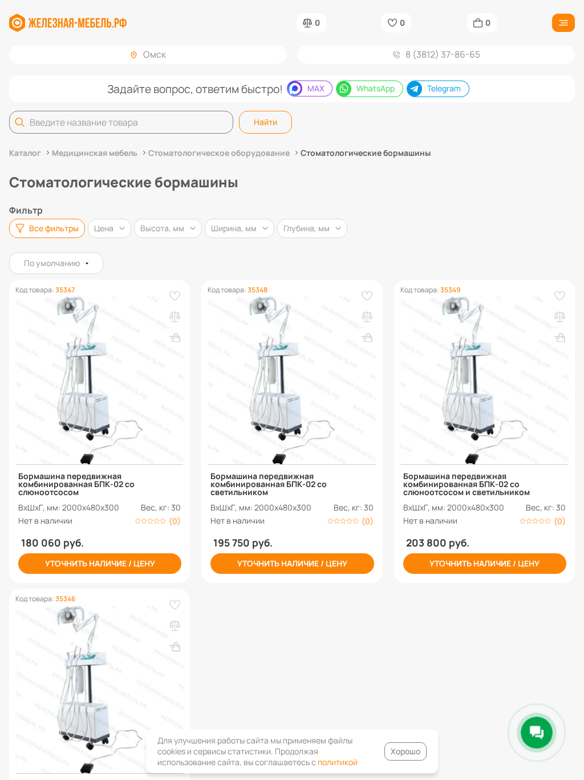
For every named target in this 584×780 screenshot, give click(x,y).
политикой (338, 762)
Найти (265, 121)
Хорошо (405, 751)
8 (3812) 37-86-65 (442, 54)
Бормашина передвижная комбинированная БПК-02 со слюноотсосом (76, 484)
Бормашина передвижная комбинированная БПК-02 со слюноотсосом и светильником (466, 484)
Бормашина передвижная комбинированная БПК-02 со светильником (268, 484)
